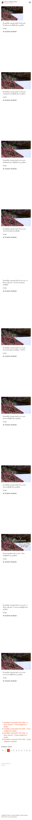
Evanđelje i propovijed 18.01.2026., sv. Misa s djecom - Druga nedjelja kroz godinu (16, 735)
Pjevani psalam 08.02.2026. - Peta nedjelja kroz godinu (14, 554)
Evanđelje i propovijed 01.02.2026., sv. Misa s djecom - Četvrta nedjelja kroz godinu (15, 607)
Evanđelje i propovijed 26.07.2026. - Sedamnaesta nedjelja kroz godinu (14, 161)
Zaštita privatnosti (6, 763)
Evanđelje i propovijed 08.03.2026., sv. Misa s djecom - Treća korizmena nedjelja (15, 282)
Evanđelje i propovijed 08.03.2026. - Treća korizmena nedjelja (15, 230)
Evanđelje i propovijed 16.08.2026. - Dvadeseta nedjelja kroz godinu (14, 24)
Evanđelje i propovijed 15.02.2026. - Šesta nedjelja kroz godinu (14, 417)
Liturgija (5, 28)
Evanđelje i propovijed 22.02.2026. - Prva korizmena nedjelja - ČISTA (14, 349)
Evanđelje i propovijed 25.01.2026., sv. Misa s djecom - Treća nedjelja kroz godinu (16, 725)
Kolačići (3, 765)
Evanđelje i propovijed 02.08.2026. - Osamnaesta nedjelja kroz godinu (15, 93)
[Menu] (30, 2)
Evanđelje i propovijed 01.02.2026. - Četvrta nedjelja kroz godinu (14, 673)
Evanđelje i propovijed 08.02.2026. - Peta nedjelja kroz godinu (15, 486)
